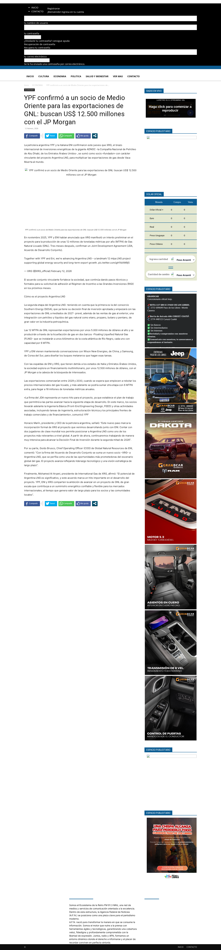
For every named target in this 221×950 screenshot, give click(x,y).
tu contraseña (31, 33)
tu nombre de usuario (36, 22)
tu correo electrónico (35, 56)
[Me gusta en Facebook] (83, 135)
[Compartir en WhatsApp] (66, 135)
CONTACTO (37, 11)
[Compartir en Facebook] (32, 135)
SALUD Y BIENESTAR (97, 76)
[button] (193, 73)
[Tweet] (51, 135)
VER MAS (118, 76)
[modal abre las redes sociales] (95, 135)
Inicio (26, 85)
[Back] (58, 5)
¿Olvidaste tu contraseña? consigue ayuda (47, 40)
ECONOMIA (60, 76)
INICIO (34, 7)
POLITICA (76, 76)
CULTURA (43, 76)
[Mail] (52, 5)
